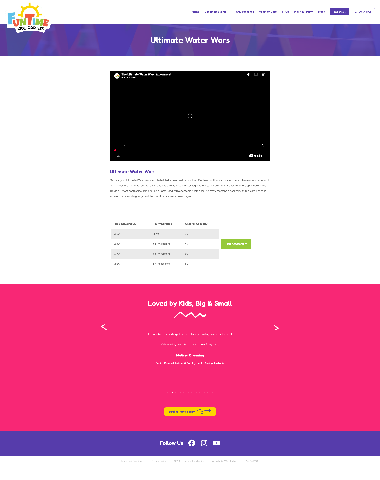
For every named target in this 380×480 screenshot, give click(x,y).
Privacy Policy (159, 461)
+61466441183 (251, 461)
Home (195, 11)
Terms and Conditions (132, 461)
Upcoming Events (215, 11)
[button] (339, 11)
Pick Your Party (303, 11)
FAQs (285, 11)
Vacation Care (268, 11)
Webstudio (230, 461)
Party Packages (244, 11)
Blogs (321, 11)
